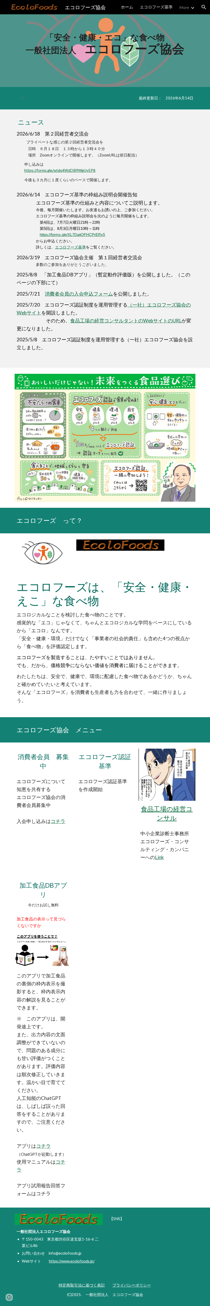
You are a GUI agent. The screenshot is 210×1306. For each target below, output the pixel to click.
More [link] (184, 7)
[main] (105, 44)
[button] (204, 7)
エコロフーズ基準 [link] (156, 6)
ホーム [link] (127, 6)
